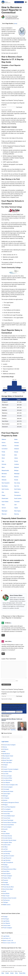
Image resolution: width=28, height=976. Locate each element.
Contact (12, 972)
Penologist (5, 882)
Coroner (5, 767)
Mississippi (16, 473)
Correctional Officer (7, 778)
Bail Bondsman (6, 753)
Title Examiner (6, 900)
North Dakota (17, 489)
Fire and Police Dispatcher (9, 807)
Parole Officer (6, 871)
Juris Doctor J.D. (7, 938)
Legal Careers (5, 741)
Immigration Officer (7, 842)
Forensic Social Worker (8, 824)
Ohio (3, 492)
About (2, 972)
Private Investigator (7, 875)
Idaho (15, 455)
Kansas (16, 461)
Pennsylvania (17, 495)
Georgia (16, 452)
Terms (16, 972)
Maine (3, 467)
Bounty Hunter (6, 758)
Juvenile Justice (6, 844)
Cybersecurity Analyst (8, 791)
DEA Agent (5, 796)
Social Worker (6, 893)
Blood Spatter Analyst (8, 756)
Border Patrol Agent (7, 760)
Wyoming (16, 514)
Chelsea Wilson (15, 16)
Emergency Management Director (11, 802)
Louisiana (16, 464)
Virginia (16, 507)
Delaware (16, 448)
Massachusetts (5, 470)
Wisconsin (4, 514)
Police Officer (6, 884)
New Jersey (17, 483)
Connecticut (4, 448)
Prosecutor (5, 880)
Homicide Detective (7, 838)
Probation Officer (7, 878)
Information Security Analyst (9, 840)
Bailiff (4, 751)
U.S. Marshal (6, 798)
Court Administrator (7, 780)
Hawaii (3, 455)
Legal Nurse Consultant (8, 855)
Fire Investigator (7, 809)
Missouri (4, 476)
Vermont (4, 507)
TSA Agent (5, 902)
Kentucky (4, 464)
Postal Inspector (7, 873)
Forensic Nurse (6, 818)
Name (17, 680)
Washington (4, 511)
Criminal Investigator (8, 787)
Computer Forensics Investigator (10, 769)
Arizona (3, 442)
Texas (3, 504)
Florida (3, 452)
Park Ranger (6, 867)
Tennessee (16, 501)
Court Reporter (6, 782)
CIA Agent (5, 764)
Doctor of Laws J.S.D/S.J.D (9, 942)
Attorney (5, 747)
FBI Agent (5, 804)
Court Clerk (5, 773)
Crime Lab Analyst (7, 776)
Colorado (16, 445)
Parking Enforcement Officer (9, 869)
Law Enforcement (7, 851)
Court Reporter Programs (11, 17)
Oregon (3, 495)
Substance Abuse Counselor (9, 898)
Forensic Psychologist (8, 820)
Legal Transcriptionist (8, 862)
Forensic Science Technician (9, 822)
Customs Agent (6, 793)
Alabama (4, 439)
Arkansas (16, 442)
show (15, 23)
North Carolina (5, 489)
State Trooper (6, 895)
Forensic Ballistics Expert (9, 816)
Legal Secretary (6, 860)
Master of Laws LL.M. (8, 940)
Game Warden (6, 833)
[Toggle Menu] (26, 2)
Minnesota (4, 473)
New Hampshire (5, 483)
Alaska (15, 439)
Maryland (16, 467)
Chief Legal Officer (7, 762)
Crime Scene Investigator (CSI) (10, 784)
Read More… (13, 729)
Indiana (16, 458)
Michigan (16, 470)
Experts (7, 972)
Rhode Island (5, 498)
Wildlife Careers (6, 904)
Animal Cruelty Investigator (9, 744)
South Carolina (17, 498)
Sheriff (4, 891)
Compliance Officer (7, 771)
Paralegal (5, 864)
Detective (5, 800)
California (4, 445)
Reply (3, 635)
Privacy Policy (22, 973)
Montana (16, 476)
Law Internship (6, 853)
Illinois (3, 458)
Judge (4, 831)
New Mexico (5, 486)
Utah (15, 504)
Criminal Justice (6, 925)
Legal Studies (6, 921)
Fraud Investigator (7, 827)
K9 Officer (5, 847)
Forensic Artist (6, 813)
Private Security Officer (8, 887)
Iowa (3, 461)
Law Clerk (5, 849)
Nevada (16, 479)
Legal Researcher (7, 858)
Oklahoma (16, 492)
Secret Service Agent (8, 889)
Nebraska (4, 479)
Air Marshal (5, 749)
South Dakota (5, 501)
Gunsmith (5, 829)
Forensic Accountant (8, 811)
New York (16, 486)
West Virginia (17, 511)
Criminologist (6, 789)
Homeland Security (7, 835)
